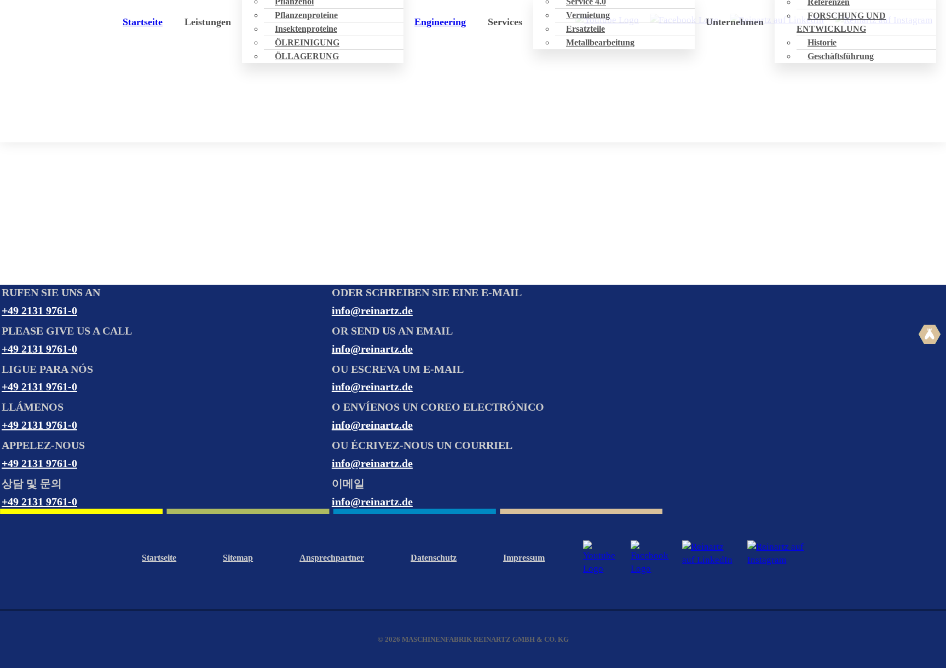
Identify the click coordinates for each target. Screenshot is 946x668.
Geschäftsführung (840, 56)
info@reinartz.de (372, 310)
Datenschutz (434, 557)
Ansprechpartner (331, 557)
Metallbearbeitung (600, 42)
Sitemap (238, 557)
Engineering (440, 21)
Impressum (524, 557)
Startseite (143, 21)
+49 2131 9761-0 (39, 310)
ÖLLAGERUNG (307, 56)
